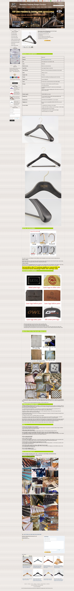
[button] (63, 18)
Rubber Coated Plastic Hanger (16, 39)
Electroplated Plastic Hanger (16, 40)
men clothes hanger (32, 534)
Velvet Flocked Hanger (15, 37)
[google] (14, 77)
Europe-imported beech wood (46, 59)
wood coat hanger (26, 534)
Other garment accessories (15, 42)
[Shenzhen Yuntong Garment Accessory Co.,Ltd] (14, 5)
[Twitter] (13, 77)
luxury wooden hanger (38, 534)
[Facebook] (16, 77)
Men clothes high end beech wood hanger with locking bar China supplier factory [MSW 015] (17, 91)
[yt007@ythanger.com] (22, 539)
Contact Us (15, 74)
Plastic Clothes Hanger (15, 45)
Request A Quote (61, 4)
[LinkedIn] (11, 77)
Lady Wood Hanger (14, 34)
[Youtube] (18, 77)
